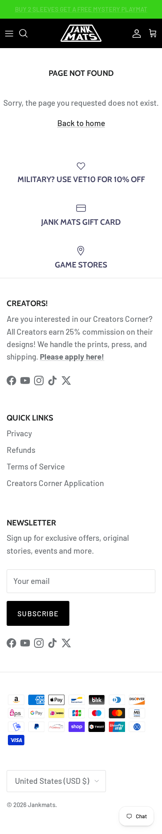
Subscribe (38, 613)
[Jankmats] (81, 33)
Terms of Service (36, 466)
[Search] (27, 33)
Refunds (21, 450)
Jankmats (41, 804)
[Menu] (9, 33)
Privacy (19, 433)
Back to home (81, 123)
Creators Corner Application (55, 483)
